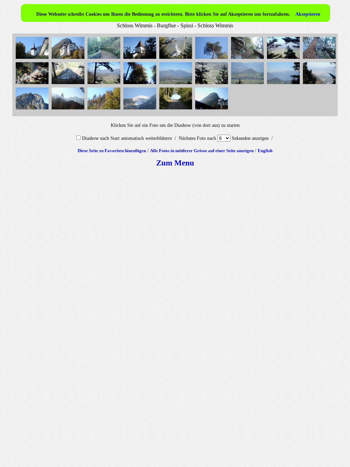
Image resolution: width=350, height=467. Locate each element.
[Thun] (320, 84)
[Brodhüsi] (33, 84)
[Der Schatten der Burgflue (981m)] (69, 84)
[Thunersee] (105, 84)
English (265, 150)
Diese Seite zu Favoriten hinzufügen (112, 150)
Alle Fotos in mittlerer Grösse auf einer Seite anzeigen (202, 150)
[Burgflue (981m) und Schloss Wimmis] (69, 59)
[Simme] (176, 59)
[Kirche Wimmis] (33, 59)
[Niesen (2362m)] (140, 109)
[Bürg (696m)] (248, 84)
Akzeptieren (307, 14)
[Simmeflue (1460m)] (33, 109)
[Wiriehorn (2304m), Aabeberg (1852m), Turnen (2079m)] (69, 109)
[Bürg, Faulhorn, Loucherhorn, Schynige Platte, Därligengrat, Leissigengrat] (284, 84)
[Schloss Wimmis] (140, 59)
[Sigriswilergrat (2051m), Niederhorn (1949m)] (176, 84)
